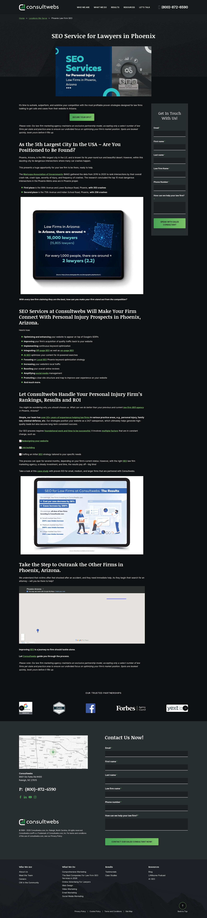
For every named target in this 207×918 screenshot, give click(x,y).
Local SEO (42, 359)
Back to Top (182, 911)
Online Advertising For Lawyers (76, 882)
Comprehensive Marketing (74, 872)
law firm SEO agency (133, 407)
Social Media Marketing (72, 896)
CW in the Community (29, 882)
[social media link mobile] (20, 797)
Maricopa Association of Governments (43, 174)
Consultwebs (30, 656)
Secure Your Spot (81, 117)
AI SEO (151, 879)
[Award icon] (25, 703)
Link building (28, 447)
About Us (23, 872)
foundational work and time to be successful (67, 431)
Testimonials (110, 872)
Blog (150, 872)
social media (42, 373)
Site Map (129, 911)
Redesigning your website (35, 441)
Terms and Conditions (113, 911)
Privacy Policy (80, 911)
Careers (22, 879)
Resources (129, 7)
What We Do (100, 7)
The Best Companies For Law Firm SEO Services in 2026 (80, 876)
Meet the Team (26, 875)
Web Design (67, 885)
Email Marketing (69, 892)
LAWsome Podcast (156, 875)
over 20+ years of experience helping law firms (65, 417)
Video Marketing (69, 889)
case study (43, 471)
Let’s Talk (144, 7)
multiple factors (110, 431)
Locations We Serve (38, 18)
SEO (40, 454)
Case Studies (111, 875)
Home (22, 18)
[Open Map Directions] (53, 736)
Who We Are (83, 7)
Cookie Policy (95, 911)
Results (115, 7)
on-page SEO (67, 350)
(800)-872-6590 (174, 7)
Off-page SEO (43, 350)
